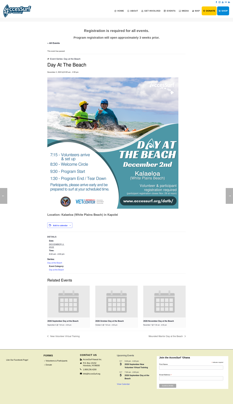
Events (171, 11)
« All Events (53, 43)
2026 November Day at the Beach (158, 321)
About (134, 11)
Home (120, 11)
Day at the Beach (54, 262)
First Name (163, 364)
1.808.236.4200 (89, 370)
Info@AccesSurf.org (91, 374)
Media (185, 11)
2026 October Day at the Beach (109, 321)
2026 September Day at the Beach (63, 321)
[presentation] (68, 301)
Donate (210, 11)
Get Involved (152, 11)
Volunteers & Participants (56, 361)
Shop (224, 11)
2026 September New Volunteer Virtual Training (136, 366)
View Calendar (123, 384)
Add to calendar (60, 225)
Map (197, 11)
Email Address (165, 375)
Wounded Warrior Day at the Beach (166, 336)
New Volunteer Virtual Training (65, 336)
